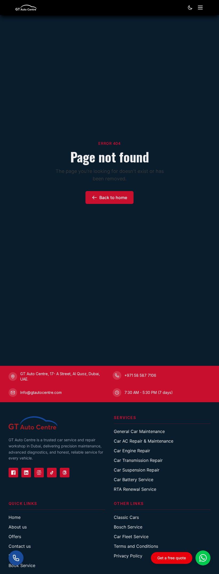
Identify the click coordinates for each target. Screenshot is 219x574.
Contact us (20, 546)
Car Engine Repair (132, 450)
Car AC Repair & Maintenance (143, 441)
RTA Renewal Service (135, 489)
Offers (15, 536)
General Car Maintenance (139, 431)
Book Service (22, 565)
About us (18, 527)
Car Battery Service (133, 479)
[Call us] (16, 557)
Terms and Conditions (136, 546)
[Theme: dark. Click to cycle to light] (190, 7)
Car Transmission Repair (138, 460)
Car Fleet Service (131, 536)
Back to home (113, 197)
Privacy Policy (128, 555)
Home (15, 517)
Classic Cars (126, 517)
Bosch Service (128, 527)
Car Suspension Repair (136, 470)
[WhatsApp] (202, 557)
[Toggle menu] (200, 7)
